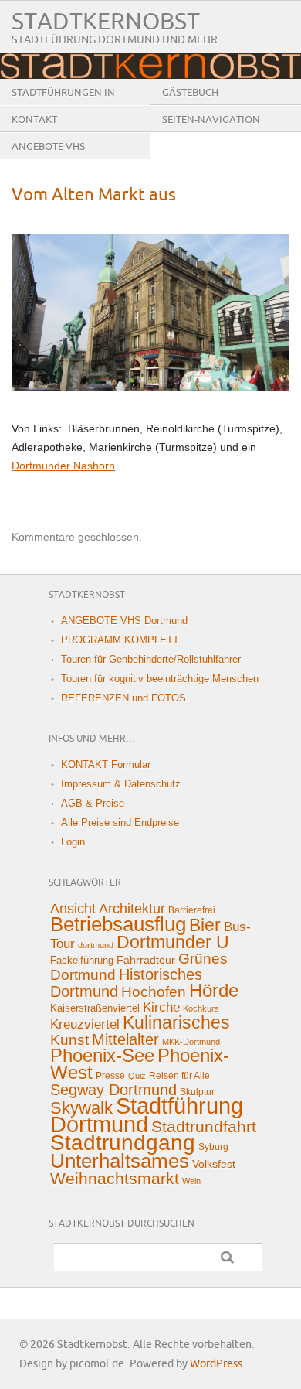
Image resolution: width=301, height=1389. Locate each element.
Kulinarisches (176, 1022)
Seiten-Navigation (211, 119)
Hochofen (153, 991)
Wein (191, 1181)
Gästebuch (190, 92)
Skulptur (197, 1092)
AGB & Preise (92, 803)
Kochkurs (201, 1008)
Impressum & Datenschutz (121, 784)
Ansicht (73, 908)
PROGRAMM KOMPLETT (120, 640)
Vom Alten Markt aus (94, 195)
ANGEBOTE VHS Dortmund (48, 159)
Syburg (213, 1147)
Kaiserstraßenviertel (95, 1008)
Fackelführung (81, 960)
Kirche (161, 1007)
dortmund (95, 945)
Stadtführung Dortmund (146, 1115)
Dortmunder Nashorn (63, 465)
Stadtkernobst (106, 22)
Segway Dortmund (113, 1089)
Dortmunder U (173, 942)
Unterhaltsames (119, 1160)
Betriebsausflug (118, 924)
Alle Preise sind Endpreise (120, 822)
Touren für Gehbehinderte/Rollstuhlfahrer (151, 659)
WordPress (216, 1364)
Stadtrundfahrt (203, 1126)
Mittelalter (125, 1039)
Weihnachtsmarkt (114, 1178)
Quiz (137, 1075)
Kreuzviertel (85, 1024)
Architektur (132, 908)
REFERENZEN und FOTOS (123, 698)
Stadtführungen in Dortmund (63, 104)
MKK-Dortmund (191, 1041)
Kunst (69, 1040)
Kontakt (34, 119)
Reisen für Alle (179, 1075)
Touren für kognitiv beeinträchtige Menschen (160, 678)
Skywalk (81, 1108)
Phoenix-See (102, 1055)
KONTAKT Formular (105, 764)
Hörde (213, 990)
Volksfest (213, 1164)
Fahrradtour (146, 960)
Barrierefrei (191, 910)
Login (73, 842)
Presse (110, 1075)
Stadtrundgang (122, 1143)
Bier (205, 925)
